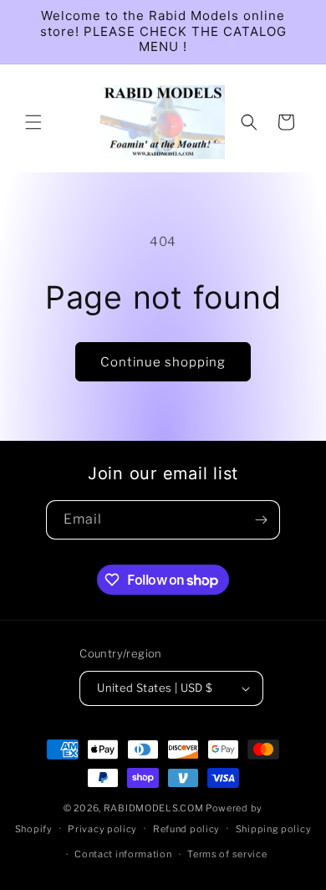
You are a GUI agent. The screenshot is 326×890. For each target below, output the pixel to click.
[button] (33, 122)
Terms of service (227, 854)
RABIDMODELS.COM (154, 808)
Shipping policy (274, 829)
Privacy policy (102, 829)
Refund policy (186, 829)
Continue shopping (163, 362)
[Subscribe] (260, 520)
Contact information (122, 854)
